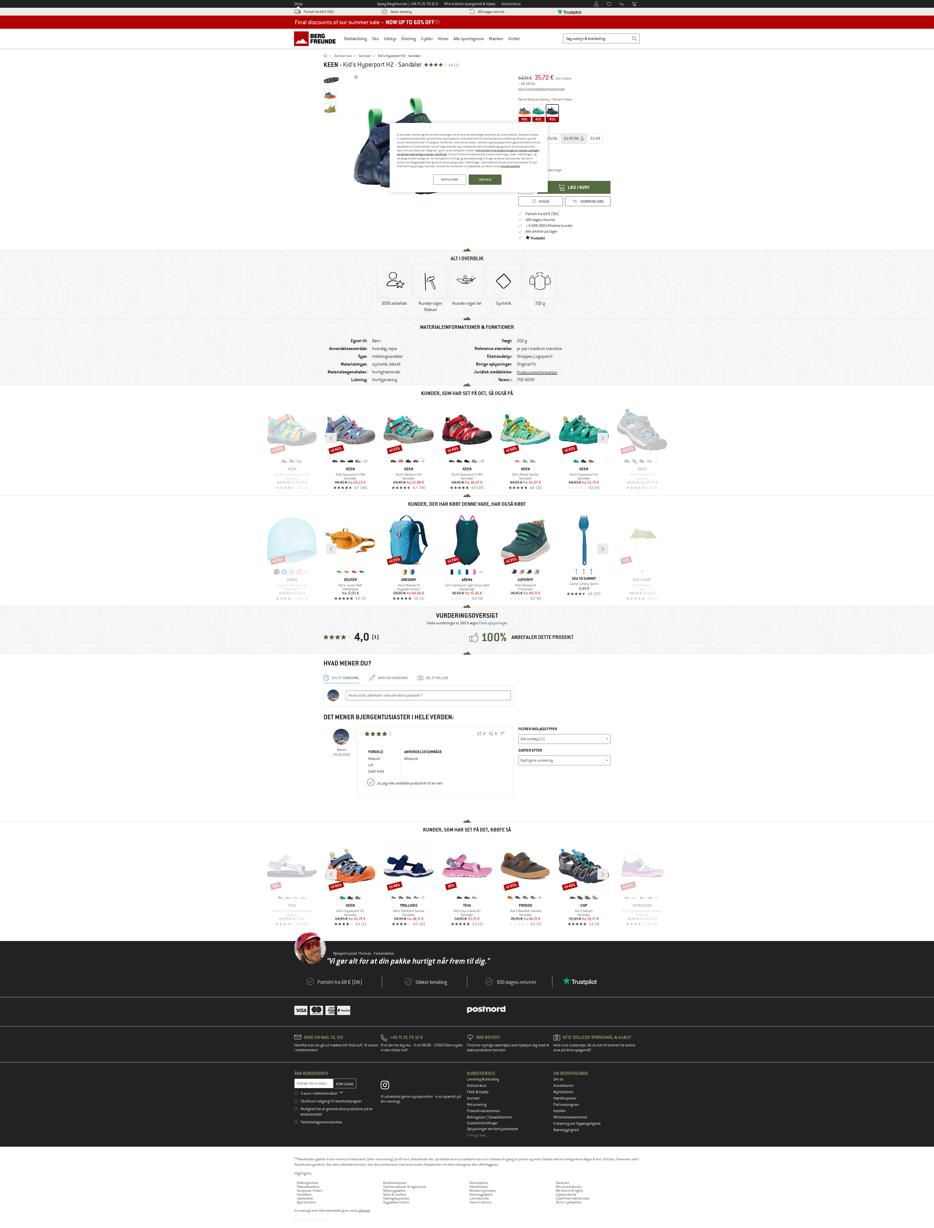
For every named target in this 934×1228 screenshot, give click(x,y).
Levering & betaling (483, 1079)
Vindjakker (304, 1194)
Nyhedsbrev (563, 1092)
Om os (558, 1079)
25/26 (549, 138)
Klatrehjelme (478, 1183)
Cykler (427, 38)
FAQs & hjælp (478, 1092)
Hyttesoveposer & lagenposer (404, 1186)
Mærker (496, 38)
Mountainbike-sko (569, 1186)
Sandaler (365, 56)
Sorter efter (530, 750)
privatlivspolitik (510, 166)
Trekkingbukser (308, 1183)
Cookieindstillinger (482, 1123)
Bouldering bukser (482, 1190)
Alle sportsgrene (468, 38)
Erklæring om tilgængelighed (577, 1123)
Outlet (514, 38)
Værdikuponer (564, 1098)
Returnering (476, 1104)
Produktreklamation (483, 1110)
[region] (469, 157)
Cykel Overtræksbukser (573, 1198)
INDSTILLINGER (449, 179)
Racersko (562, 1183)
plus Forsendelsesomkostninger (541, 89)
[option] (394, 289)
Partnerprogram (566, 1104)
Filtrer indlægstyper (537, 728)
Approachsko (306, 1202)
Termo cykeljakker (569, 1202)
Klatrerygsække (481, 1194)
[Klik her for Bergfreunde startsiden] (316, 38)
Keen (330, 65)
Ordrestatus (476, 1085)
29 (595, 138)
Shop (298, 3)
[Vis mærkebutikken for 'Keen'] (331, 80)
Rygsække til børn (396, 1202)
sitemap (364, 1210)
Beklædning (355, 38)
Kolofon (559, 1110)
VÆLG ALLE (485, 179)
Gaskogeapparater (396, 1198)
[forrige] (331, 438)
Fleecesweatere (308, 1186)
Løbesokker (305, 1198)
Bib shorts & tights (569, 1190)
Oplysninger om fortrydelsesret (492, 1128)
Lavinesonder (479, 1198)
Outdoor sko (343, 56)
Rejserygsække (394, 1190)
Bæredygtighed (566, 1129)
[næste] (602, 438)
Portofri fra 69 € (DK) (319, 11)
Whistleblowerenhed (570, 1117)
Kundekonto (563, 1085)
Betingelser (476, 1117)
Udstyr (390, 38)
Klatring (408, 38)
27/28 (571, 138)
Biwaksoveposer (395, 1183)
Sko (375, 38)
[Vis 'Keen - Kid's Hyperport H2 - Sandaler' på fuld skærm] (356, 77)
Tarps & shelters (394, 1194)
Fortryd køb (476, 1135)
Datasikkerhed (500, 1117)
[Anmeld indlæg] (502, 734)
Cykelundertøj (566, 1194)
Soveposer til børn (310, 1190)
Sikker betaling (401, 11)
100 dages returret (490, 11)
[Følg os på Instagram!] (388, 1086)
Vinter (443, 38)
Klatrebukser (478, 1186)
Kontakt (473, 1098)
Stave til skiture (480, 1202)
